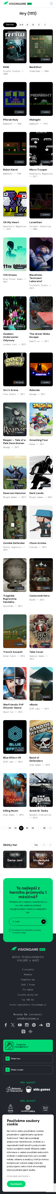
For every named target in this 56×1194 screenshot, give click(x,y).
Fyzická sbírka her (28, 994)
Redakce (28, 974)
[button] (44, 845)
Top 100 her (28, 999)
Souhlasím (16, 1183)
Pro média (28, 989)
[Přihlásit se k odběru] (43, 921)
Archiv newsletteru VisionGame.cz (28, 1004)
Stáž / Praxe (28, 984)
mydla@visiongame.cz (28, 1018)
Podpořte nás (28, 979)
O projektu (28, 969)
